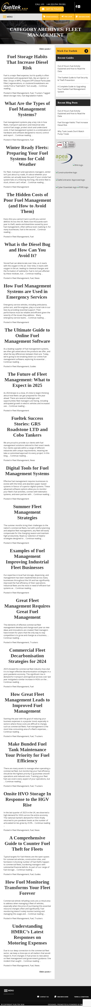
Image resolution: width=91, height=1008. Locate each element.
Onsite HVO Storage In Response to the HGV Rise (27, 799)
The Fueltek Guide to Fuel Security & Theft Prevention (73, 78)
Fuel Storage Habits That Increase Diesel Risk (27, 62)
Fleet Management (20, 93)
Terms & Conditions (81, 997)
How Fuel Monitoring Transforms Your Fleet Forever (27, 887)
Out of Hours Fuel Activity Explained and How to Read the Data (71, 69)
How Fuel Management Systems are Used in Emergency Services (27, 291)
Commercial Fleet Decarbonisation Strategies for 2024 (27, 655)
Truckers (39, 93)
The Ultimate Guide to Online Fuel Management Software (27, 335)
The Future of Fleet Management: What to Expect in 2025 (27, 379)
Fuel (32, 93)
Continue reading (24, 135)
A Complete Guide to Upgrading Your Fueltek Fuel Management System (72, 89)
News (37, 278)
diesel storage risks (12, 95)
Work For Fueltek (67, 50)
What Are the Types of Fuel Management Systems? (27, 109)
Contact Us (44, 997)
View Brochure (84, 16)
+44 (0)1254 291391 (56, 4)
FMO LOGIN (68, 16)
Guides (33, 366)
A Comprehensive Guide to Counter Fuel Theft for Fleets (27, 843)
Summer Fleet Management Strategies (27, 512)
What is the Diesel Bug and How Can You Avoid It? (27, 250)
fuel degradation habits (32, 95)
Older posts (44, 49)
